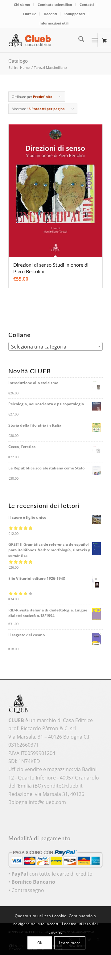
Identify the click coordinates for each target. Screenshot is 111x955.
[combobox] (55, 346)
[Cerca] (78, 40)
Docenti (50, 13)
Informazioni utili (53, 23)
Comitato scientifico (55, 4)
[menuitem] (22, 4)
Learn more (70, 942)
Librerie (29, 13)
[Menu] (95, 40)
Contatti (87, 4)
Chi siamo (22, 4)
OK (40, 942)
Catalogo (18, 61)
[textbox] (55, 346)
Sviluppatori (74, 13)
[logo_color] (46, 40)
